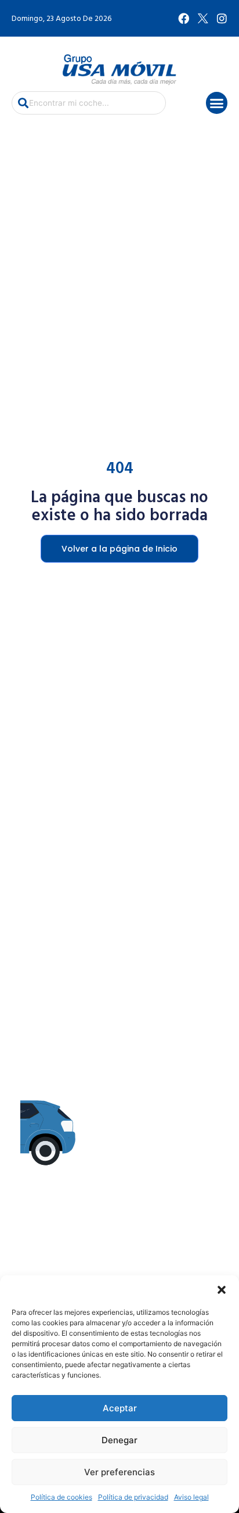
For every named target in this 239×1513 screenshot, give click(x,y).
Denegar (119, 1440)
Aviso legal (191, 1497)
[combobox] (89, 103)
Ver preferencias (119, 1472)
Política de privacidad (133, 1497)
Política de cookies (61, 1497)
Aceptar (120, 1408)
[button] (221, 1290)
